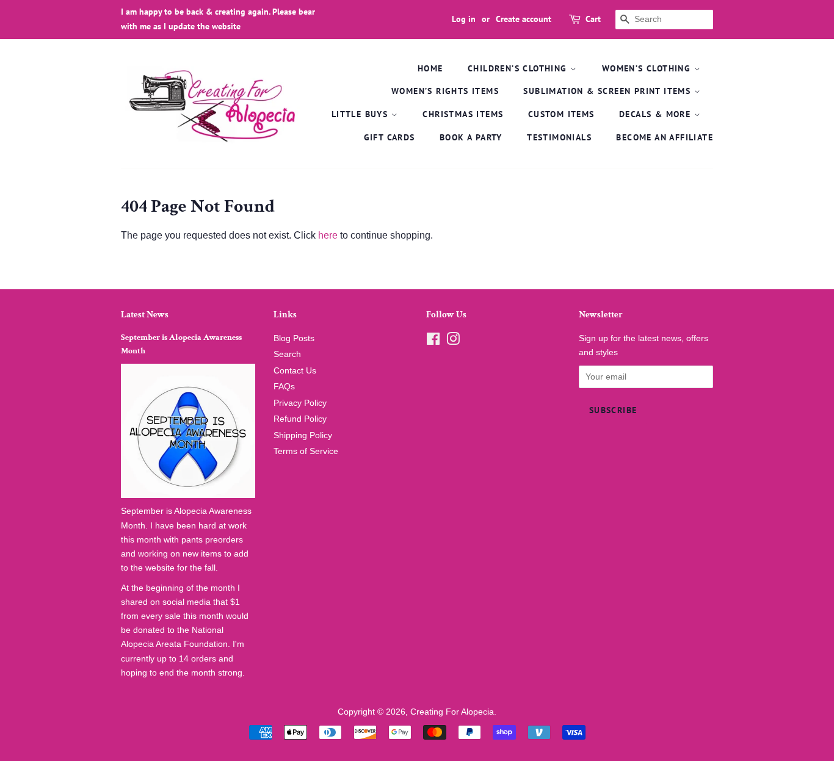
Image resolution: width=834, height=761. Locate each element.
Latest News (145, 314)
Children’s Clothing (519, 68)
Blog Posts (294, 338)
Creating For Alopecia (452, 711)
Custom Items (561, 114)
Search (287, 354)
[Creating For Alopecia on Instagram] (453, 341)
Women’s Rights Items (445, 90)
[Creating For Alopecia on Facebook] (433, 341)
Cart (593, 18)
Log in (464, 18)
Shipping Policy (303, 435)
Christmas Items (462, 114)
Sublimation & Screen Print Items (608, 90)
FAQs (284, 386)
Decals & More (656, 114)
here (328, 235)
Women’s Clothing (648, 68)
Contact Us (295, 370)
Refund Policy (300, 419)
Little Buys (361, 114)
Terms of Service (306, 451)
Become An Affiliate (664, 137)
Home (430, 68)
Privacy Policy (300, 403)
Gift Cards (389, 137)
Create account (523, 18)
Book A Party (471, 137)
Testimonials (559, 137)
